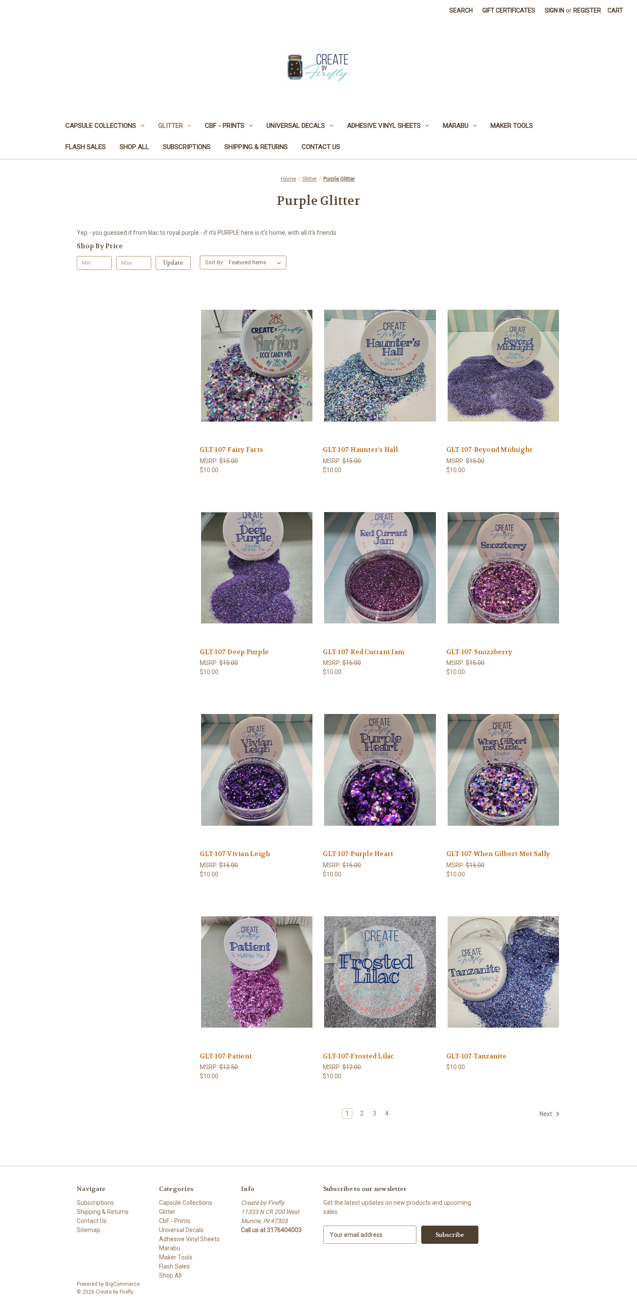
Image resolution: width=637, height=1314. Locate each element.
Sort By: (214, 262)
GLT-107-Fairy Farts (231, 449)
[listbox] (257, 262)
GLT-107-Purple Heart (358, 854)
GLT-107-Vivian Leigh (235, 854)
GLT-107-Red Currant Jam (363, 652)
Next (546, 1113)
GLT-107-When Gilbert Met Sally (498, 854)
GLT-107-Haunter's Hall (360, 449)
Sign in (554, 10)
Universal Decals (295, 126)
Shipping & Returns (256, 147)
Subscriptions (187, 147)
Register (587, 10)
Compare (254, 366)
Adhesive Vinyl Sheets (384, 126)
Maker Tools (512, 126)
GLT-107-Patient (226, 1056)
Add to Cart (257, 381)
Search (461, 10)
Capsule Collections (100, 126)
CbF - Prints (224, 126)
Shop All (134, 147)
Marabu (455, 126)
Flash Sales (85, 147)
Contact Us (321, 147)
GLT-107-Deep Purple (234, 652)
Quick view (255, 350)
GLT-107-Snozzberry (479, 652)
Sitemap (88, 1229)
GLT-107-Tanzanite (476, 1056)
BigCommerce (122, 1284)
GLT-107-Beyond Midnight (489, 449)
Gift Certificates (508, 10)
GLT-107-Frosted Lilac (358, 1056)
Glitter (170, 126)
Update (173, 262)
